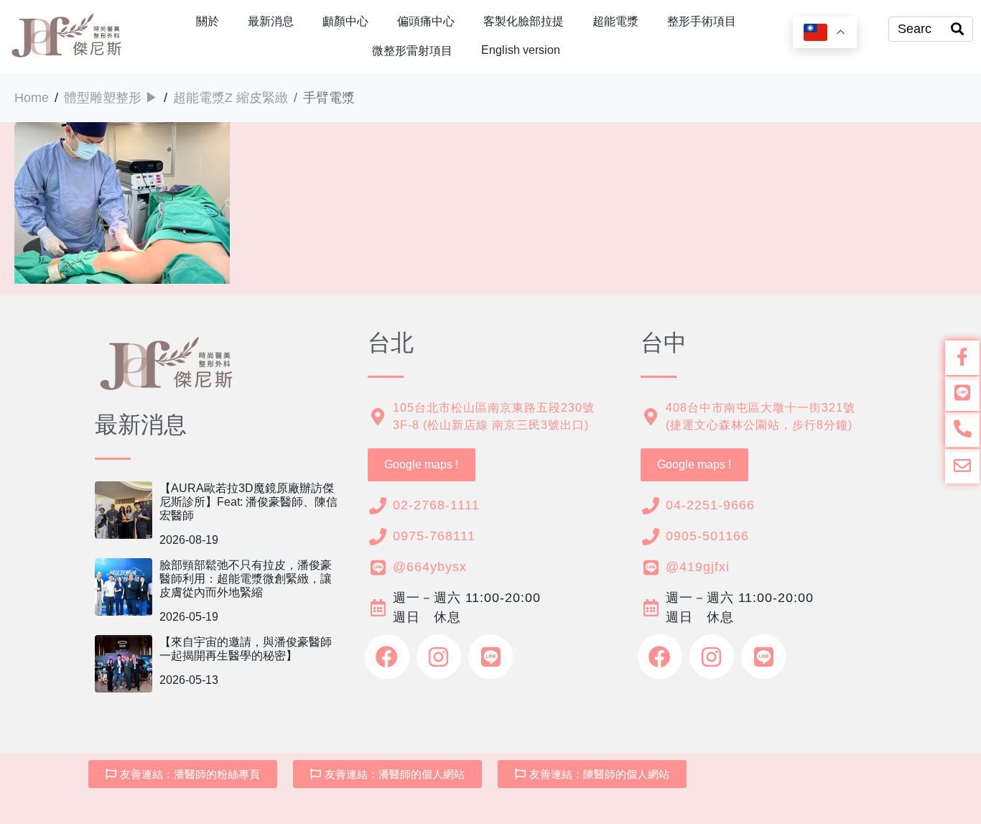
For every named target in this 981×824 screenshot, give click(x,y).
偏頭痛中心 (426, 21)
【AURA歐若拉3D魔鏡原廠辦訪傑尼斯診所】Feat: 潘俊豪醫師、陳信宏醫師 (248, 502)
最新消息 (271, 21)
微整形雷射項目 (412, 51)
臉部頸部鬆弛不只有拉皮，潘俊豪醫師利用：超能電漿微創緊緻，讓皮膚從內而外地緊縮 (245, 578)
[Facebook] (387, 656)
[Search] (957, 29)
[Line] (490, 656)
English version (520, 50)
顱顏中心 (345, 21)
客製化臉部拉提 (523, 21)
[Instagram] (439, 656)
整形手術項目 (701, 21)
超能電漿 (615, 21)
